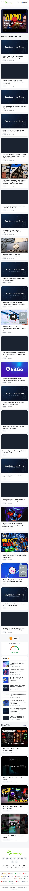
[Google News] (10, 858)
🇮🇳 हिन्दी (20, 878)
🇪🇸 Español (10, 873)
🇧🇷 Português (18, 873)
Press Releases (7, 865)
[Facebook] (7, 858)
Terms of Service (15, 867)
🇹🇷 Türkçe (25, 873)
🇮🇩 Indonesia (25, 876)
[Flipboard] (25, 858)
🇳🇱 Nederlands (25, 881)
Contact (15, 865)
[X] (3, 858)
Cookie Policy (22, 865)
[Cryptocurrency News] (8, 2)
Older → (16, 638)
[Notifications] (18, 2)
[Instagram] (14, 858)
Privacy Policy (5, 867)
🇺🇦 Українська (14, 883)
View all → (25, 725)
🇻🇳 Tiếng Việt (4, 881)
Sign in (25, 2)
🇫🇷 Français (10, 876)
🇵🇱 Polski (17, 881)
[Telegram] (21, 858)
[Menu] (2, 2)
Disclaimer (24, 867)
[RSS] (18, 858)
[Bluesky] (16, 862)
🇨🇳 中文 (15, 878)
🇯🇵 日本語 (3, 878)
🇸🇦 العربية (26, 878)
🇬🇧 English (4, 873)
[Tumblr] (12, 862)
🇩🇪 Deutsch (3, 876)
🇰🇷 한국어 (9, 878)
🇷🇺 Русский (17, 876)
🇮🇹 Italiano (11, 881)
